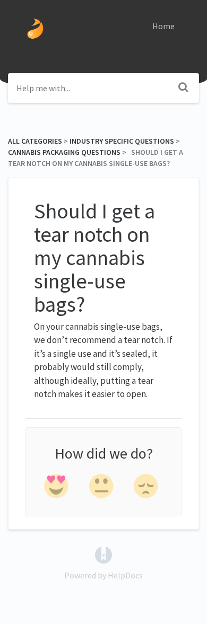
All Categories (35, 141)
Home (163, 26)
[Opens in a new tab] (103, 554)
